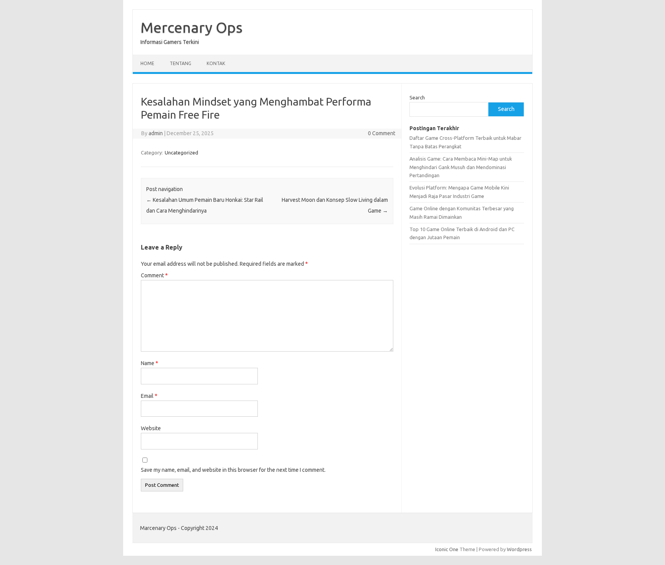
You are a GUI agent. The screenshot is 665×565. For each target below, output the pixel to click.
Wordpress (519, 549)
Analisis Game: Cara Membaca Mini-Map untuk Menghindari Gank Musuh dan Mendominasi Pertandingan (460, 167)
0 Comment (381, 133)
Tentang (180, 63)
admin (156, 133)
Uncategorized (181, 152)
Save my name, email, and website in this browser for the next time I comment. (233, 470)
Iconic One (446, 549)
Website (151, 428)
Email (149, 396)
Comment (154, 275)
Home (147, 63)
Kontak (216, 63)
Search (417, 97)
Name (149, 363)
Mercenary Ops (191, 27)
